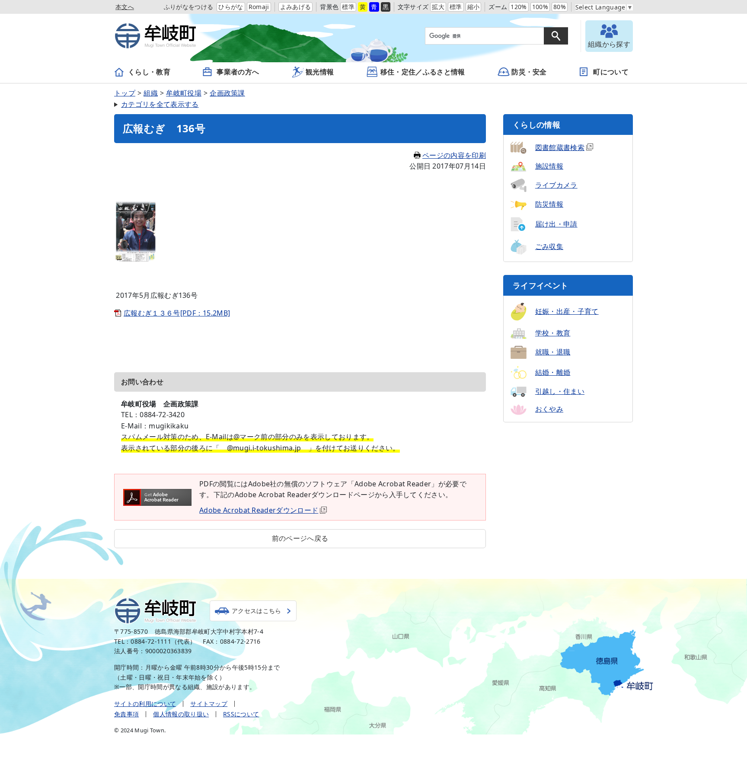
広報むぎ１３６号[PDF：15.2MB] (177, 313)
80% (559, 7)
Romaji (259, 7)
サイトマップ (208, 703)
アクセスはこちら (256, 611)
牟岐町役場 (183, 93)
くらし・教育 (149, 72)
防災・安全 (529, 72)
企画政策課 (227, 93)
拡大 (438, 7)
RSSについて (241, 714)
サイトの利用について (145, 703)
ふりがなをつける (189, 7)
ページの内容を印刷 (454, 155)
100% (540, 7)
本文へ (124, 7)
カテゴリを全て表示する (160, 104)
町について (611, 72)
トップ (124, 93)
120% (519, 7)
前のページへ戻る (300, 538)
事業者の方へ (238, 72)
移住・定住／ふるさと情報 (422, 72)
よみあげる (295, 7)
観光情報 (320, 72)
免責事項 (126, 714)
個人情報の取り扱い (181, 714)
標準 (348, 7)
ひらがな (230, 7)
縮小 (473, 7)
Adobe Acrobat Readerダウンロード (258, 510)
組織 (151, 93)
